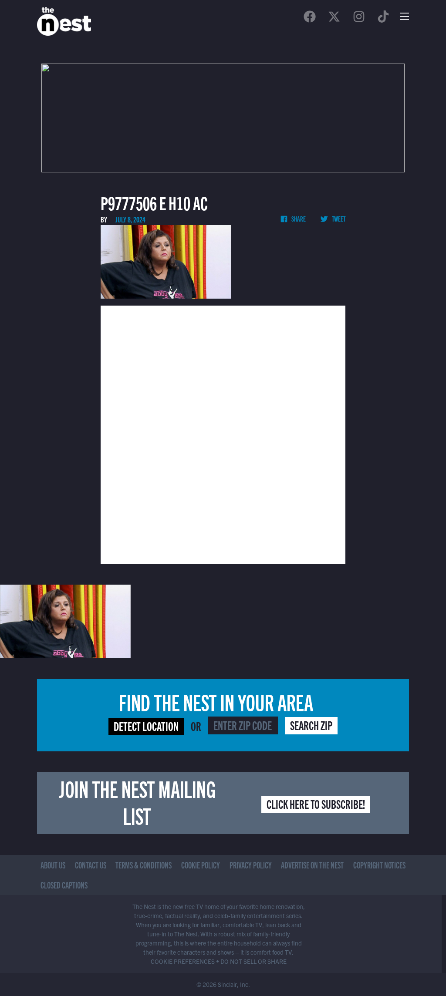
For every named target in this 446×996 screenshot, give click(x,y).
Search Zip (311, 725)
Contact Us (90, 864)
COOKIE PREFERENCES (183, 961)
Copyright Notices (379, 864)
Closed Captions (64, 884)
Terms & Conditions (143, 864)
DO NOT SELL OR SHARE (253, 961)
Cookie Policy (200, 864)
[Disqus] (223, 433)
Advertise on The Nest (312, 864)
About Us (53, 864)
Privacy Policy (251, 864)
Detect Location (146, 726)
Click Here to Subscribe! (316, 803)
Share (298, 218)
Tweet (338, 218)
